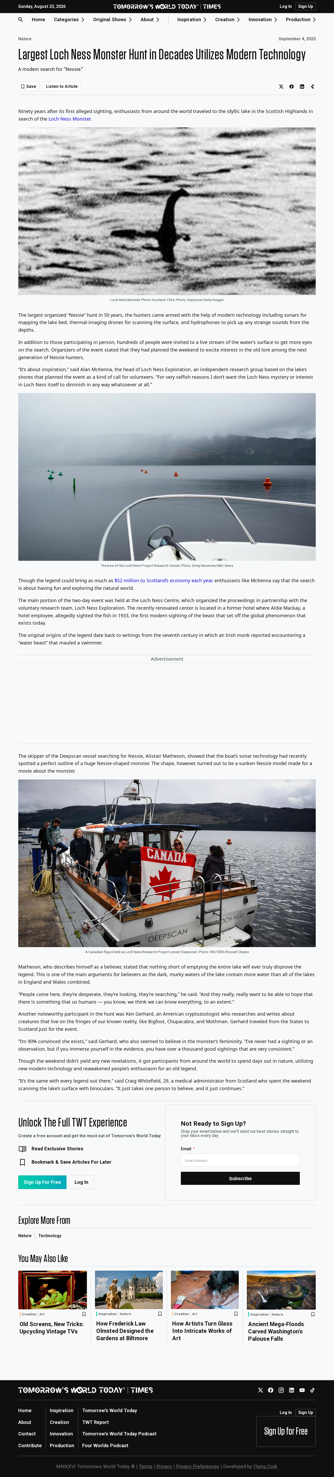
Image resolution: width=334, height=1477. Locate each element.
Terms (145, 1466)
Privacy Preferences (197, 1466)
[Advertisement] (167, 704)
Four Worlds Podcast (105, 1445)
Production (62, 1445)
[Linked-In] (291, 1390)
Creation (29, 1314)
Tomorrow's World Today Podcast (119, 1433)
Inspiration (107, 1314)
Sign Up (305, 6)
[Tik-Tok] (312, 1390)
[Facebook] (270, 1390)
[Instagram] (281, 1390)
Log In (286, 6)
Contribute (30, 1445)
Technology (49, 1235)
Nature (25, 39)
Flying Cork (265, 1466)
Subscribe (240, 1178)
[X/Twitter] (260, 1390)
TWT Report (95, 1422)
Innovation (61, 1433)
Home (38, 19)
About (24, 1422)
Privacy (164, 1466)
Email (186, 1148)
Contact (27, 1433)
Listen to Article (62, 86)
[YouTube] (302, 1390)
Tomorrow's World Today (109, 1410)
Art (41, 1314)
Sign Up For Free (42, 1182)
